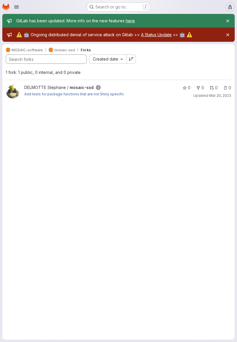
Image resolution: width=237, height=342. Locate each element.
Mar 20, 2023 (220, 95)
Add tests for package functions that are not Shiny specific (74, 94)
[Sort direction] (131, 59)
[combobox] (107, 59)
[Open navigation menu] (16, 7)
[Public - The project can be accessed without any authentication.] (98, 87)
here (130, 20)
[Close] (227, 20)
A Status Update (156, 34)
